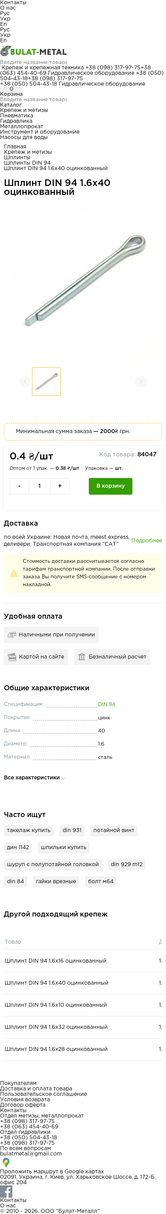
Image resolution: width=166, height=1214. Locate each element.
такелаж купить (29, 830)
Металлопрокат (21, 126)
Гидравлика (16, 121)
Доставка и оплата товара (36, 1089)
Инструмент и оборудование (40, 132)
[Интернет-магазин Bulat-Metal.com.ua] (83, 51)
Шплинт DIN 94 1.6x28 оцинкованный (56, 1049)
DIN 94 (106, 705)
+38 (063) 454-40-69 (29, 1127)
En (3, 24)
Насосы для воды (24, 137)
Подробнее (146, 540)
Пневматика (16, 115)
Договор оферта (23, 1105)
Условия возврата (25, 1099)
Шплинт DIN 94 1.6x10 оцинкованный (56, 1005)
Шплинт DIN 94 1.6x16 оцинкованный (56, 961)
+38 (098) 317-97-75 (113, 67)
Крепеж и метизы (24, 110)
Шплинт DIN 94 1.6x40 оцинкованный (56, 983)
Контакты (13, 2)
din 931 (72, 830)
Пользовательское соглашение (43, 1094)
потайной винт (113, 830)
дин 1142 (18, 847)
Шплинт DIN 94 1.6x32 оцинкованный (56, 1027)
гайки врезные (56, 881)
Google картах (84, 1171)
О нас (8, 8)
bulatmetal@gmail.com (31, 1154)
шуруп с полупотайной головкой (53, 864)
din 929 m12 (126, 864)
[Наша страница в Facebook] (83, 1191)
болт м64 (100, 881)
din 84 (15, 881)
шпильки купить (63, 847)
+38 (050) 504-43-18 (28, 84)
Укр (5, 19)
